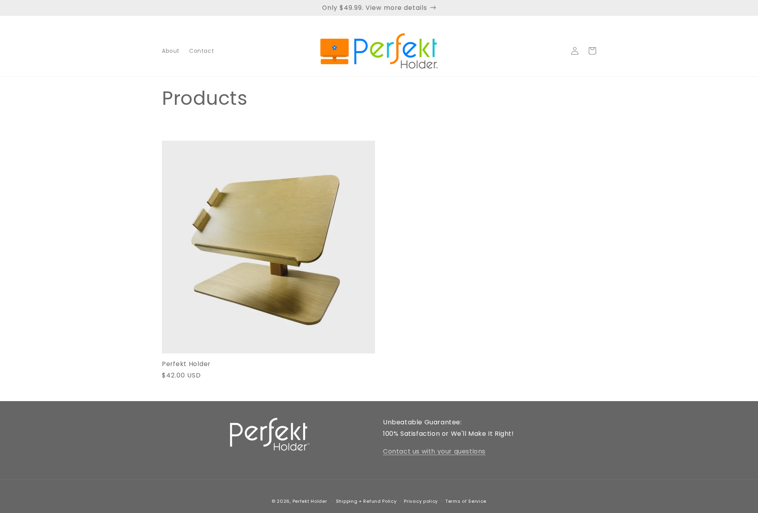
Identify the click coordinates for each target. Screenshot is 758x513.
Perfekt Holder (186, 364)
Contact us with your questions (434, 451)
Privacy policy (421, 501)
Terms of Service (465, 501)
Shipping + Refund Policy (366, 501)
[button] (592, 50)
